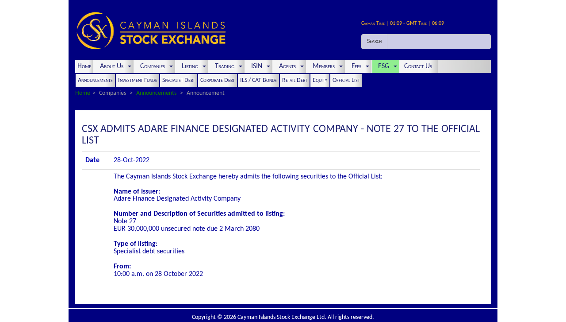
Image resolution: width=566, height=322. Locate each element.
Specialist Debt (178, 80)
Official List (346, 80)
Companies (152, 66)
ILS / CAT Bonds (258, 80)
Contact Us (419, 66)
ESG (384, 66)
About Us (111, 66)
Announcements (95, 80)
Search (374, 41)
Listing (190, 66)
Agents (287, 66)
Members (323, 66)
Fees (356, 66)
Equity (320, 80)
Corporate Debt (217, 80)
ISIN (257, 66)
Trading (224, 66)
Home (84, 66)
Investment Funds (137, 80)
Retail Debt (294, 80)
